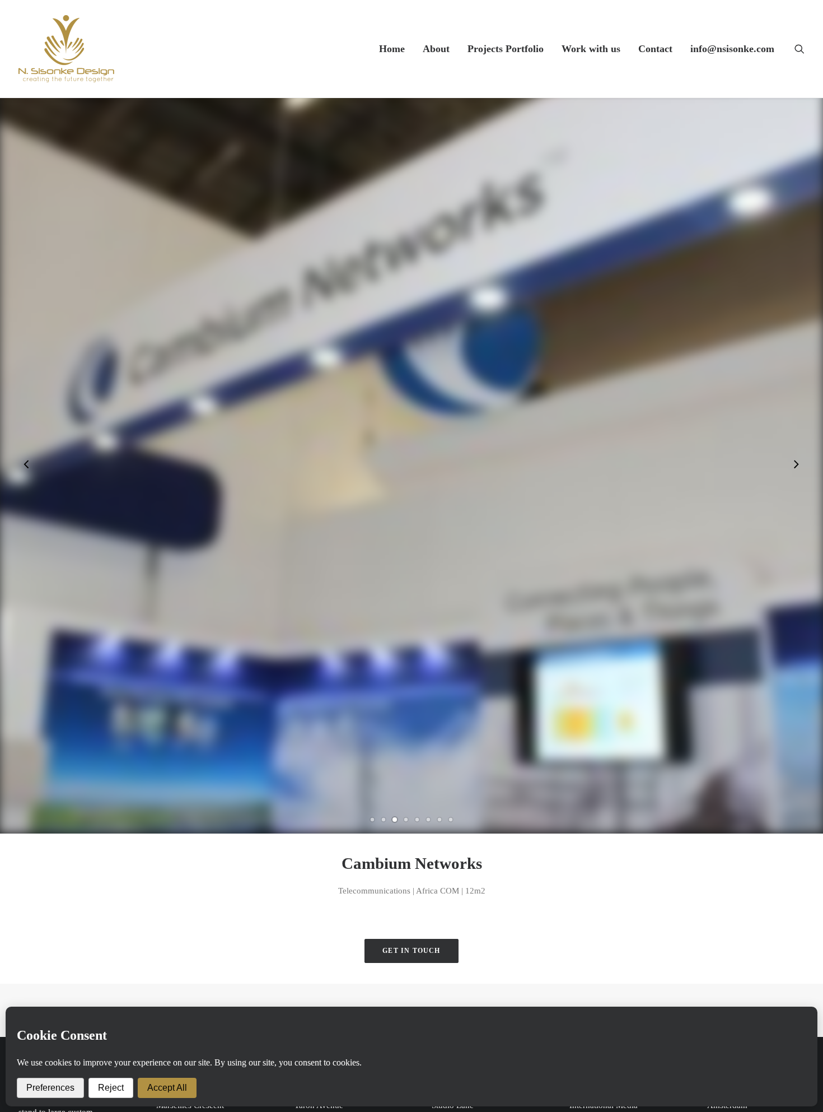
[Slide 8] (450, 819)
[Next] (796, 466)
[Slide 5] (417, 819)
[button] (799, 48)
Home (392, 48)
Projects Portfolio (505, 48)
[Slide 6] (428, 819)
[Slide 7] (439, 819)
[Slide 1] (372, 819)
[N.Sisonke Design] (66, 48)
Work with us (591, 48)
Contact (655, 48)
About (436, 48)
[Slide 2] (383, 819)
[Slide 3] (394, 819)
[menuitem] (392, 48)
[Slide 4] (406, 819)
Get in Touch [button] (411, 951)
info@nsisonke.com (732, 48)
